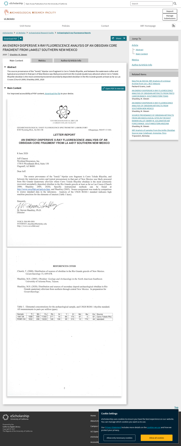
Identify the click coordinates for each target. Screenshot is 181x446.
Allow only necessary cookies (119, 437)
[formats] (21, 38)
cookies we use (153, 427)
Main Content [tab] (16, 60)
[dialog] (138, 426)
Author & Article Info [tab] (71, 60)
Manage (170, 17)
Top (176, 407)
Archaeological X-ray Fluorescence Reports (74, 33)
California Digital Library (11, 427)
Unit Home (25, 25)
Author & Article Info (142, 64)
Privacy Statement (113, 427)
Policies (66, 25)
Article (135, 45)
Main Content (14, 87)
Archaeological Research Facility (41, 33)
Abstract (11, 67)
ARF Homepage (148, 25)
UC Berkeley (9, 18)
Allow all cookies (156, 437)
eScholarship (8, 33)
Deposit (169, 11)
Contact (105, 25)
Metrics (135, 59)
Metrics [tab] (42, 60)
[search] (175, 3)
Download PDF (10, 38)
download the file (52, 93)
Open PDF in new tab (114, 88)
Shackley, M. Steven (18, 54)
